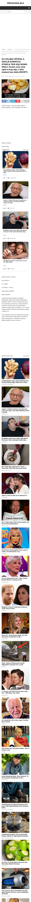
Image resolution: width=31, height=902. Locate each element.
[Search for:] (15, 11)
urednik (12, 76)
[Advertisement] (15, 31)
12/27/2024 (5, 76)
